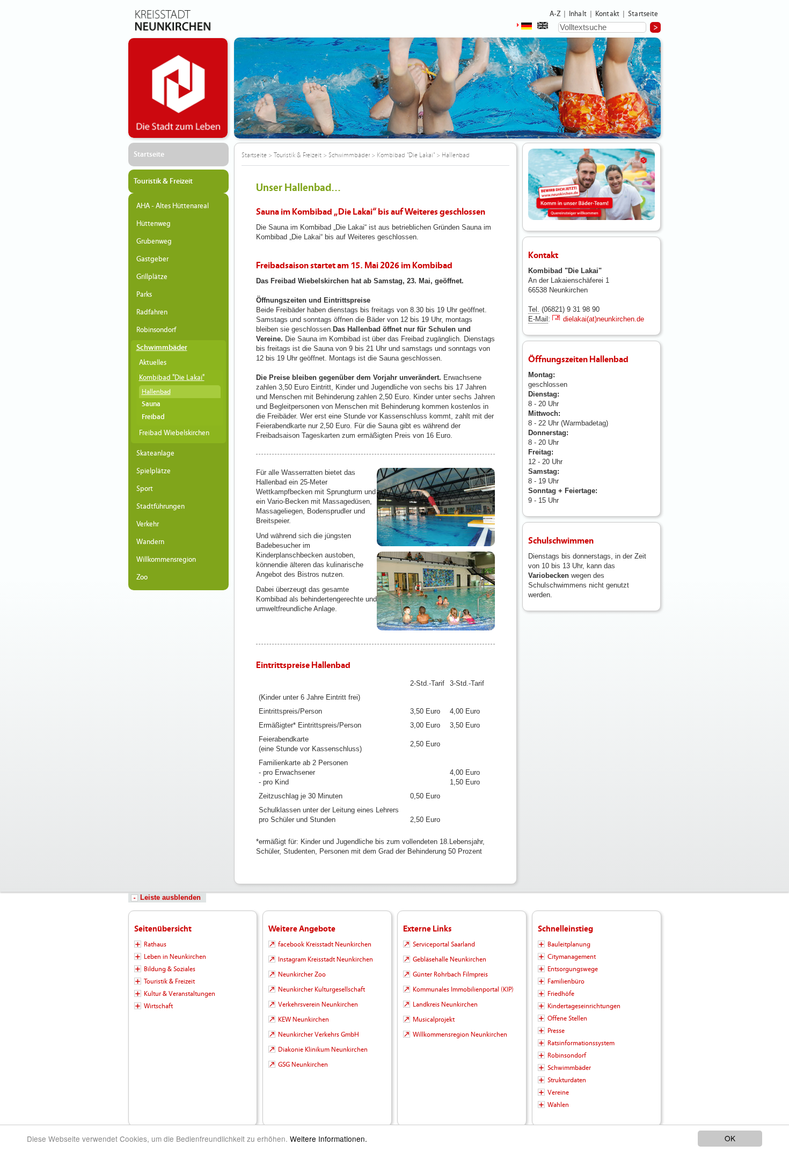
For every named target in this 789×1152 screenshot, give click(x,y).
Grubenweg (154, 241)
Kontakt (607, 14)
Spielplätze (153, 471)
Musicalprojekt (434, 1019)
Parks (144, 294)
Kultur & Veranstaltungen (179, 993)
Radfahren (151, 312)
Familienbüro (566, 981)
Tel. (533, 309)
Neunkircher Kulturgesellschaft (321, 989)
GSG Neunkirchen (303, 1064)
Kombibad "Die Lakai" (171, 377)
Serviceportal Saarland (444, 944)
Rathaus (155, 944)
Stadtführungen (160, 506)
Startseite (643, 14)
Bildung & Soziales (169, 969)
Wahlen (558, 1105)
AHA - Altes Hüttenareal (172, 206)
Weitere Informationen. (328, 1138)
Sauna (151, 404)
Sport (144, 489)
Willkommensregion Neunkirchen (460, 1034)
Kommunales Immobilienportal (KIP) (463, 989)
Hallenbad (156, 391)
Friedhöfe (560, 993)
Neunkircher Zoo (302, 974)
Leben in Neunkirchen (175, 956)
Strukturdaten (566, 1080)
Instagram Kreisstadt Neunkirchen (325, 959)
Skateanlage (155, 453)
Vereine (558, 1092)
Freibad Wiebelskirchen (174, 433)
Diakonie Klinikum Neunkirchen (323, 1049)
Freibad (153, 417)
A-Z (555, 14)
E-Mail (538, 319)
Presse (556, 1030)
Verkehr (147, 524)
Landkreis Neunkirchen (445, 1004)
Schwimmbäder (161, 347)
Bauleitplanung (568, 944)
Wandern (150, 542)
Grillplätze (151, 277)
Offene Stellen (567, 1018)
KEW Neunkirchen (303, 1019)
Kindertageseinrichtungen (583, 1006)
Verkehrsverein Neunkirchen (318, 1004)
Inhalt (578, 14)
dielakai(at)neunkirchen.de (603, 319)
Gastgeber (152, 259)
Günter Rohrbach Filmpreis (450, 974)
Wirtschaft (158, 1006)
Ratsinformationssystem (581, 1043)
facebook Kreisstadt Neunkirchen (324, 944)
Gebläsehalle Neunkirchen (449, 959)
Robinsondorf (156, 330)
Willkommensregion (166, 559)
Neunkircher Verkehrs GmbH (318, 1034)
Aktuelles (152, 362)
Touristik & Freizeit (163, 181)
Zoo (142, 577)
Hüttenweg (153, 223)
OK (730, 1138)
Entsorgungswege (572, 969)
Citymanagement (571, 956)
